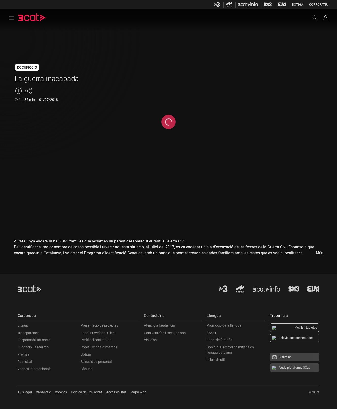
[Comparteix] (28, 91)
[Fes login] (326, 18)
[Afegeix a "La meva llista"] (18, 91)
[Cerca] (317, 18)
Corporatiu (318, 4)
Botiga (297, 4)
